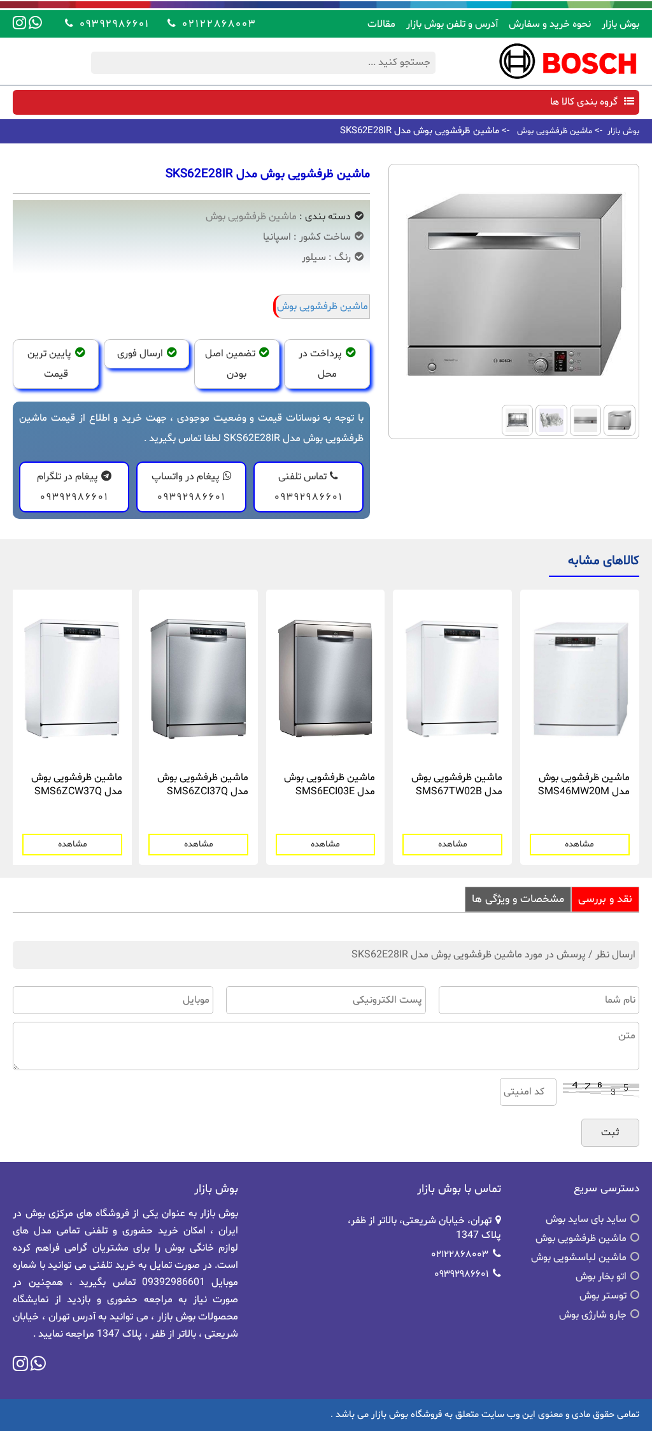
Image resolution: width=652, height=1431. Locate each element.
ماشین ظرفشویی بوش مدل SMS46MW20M (584, 785)
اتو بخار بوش (601, 1277)
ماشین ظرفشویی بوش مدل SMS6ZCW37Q (76, 785)
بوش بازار (620, 24)
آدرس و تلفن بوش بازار (452, 24)
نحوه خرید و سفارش (550, 24)
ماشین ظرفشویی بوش (554, 131)
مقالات (381, 24)
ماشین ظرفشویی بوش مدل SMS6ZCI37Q (202, 785)
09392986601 (112, 23)
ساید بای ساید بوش (586, 1219)
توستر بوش (603, 1296)
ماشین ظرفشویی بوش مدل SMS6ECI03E (329, 785)
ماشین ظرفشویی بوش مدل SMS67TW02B (456, 785)
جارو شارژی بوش (593, 1315)
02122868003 (217, 23)
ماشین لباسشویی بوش (579, 1258)
